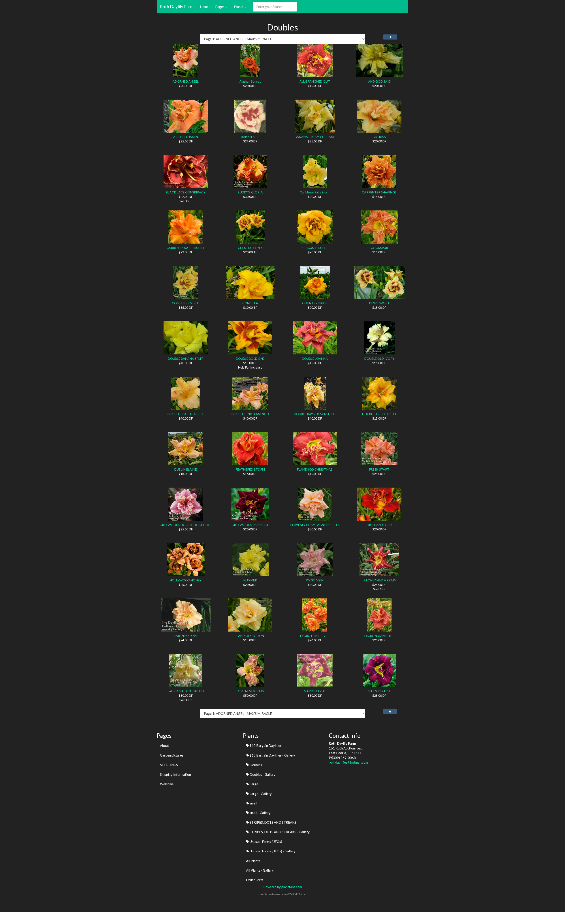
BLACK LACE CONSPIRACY (185, 192)
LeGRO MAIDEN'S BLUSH (186, 691)
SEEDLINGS (169, 765)
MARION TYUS (315, 691)
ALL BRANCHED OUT (314, 81)
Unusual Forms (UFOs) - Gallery (272, 851)
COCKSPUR (379, 248)
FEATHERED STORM (250, 469)
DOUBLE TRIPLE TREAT (379, 414)
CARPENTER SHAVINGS (379, 192)
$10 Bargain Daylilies (265, 745)
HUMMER (250, 580)
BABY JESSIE (250, 137)
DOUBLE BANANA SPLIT (185, 358)
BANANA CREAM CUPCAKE (315, 137)
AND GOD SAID (379, 81)
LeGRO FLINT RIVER (315, 636)
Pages (220, 7)
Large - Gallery (260, 794)
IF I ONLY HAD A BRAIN (379, 580)
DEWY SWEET (379, 303)
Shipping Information (175, 774)
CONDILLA (250, 303)
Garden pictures (171, 755)
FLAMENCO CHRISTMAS (315, 469)
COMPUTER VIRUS (186, 303)
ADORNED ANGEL (186, 81)
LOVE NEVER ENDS (250, 691)
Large (253, 784)
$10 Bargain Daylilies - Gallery (272, 755)
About (164, 745)
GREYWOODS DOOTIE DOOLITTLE (186, 525)
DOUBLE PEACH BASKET (186, 414)
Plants (239, 7)
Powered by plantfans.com (282, 887)
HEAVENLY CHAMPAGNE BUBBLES (315, 525)
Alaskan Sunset (250, 81)
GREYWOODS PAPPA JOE (250, 525)
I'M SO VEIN (315, 580)
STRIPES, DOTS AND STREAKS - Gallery (279, 832)
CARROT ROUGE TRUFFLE (186, 248)
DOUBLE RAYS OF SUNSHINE (314, 414)
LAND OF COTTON (250, 636)
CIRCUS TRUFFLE (314, 248)
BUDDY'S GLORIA (250, 192)
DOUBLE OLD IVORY (379, 358)
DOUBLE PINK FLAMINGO (250, 414)
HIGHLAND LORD (379, 525)
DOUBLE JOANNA (315, 358)
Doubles (255, 765)
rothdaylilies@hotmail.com (348, 762)
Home (204, 7)
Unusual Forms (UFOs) (265, 842)
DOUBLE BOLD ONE (250, 358)
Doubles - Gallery (262, 774)
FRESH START (379, 469)
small (253, 803)
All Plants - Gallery (260, 870)
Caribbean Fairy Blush (315, 192)
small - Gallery (260, 813)
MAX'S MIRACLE (379, 691)
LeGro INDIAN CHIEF (379, 636)
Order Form (254, 880)
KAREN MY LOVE (185, 636)
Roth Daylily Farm (176, 6)
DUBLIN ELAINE (185, 469)
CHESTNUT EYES (250, 248)
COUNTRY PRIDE (314, 303)
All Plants (253, 861)
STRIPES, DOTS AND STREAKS (272, 822)
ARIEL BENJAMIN (185, 137)
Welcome (167, 784)
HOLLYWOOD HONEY (186, 580)
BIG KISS (379, 137)
